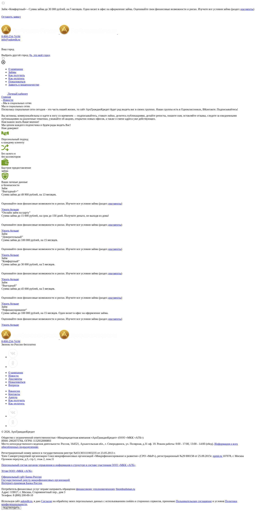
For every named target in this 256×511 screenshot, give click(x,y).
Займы (12, 72)
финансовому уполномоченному (95, 489)
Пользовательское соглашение (194, 501)
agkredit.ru (26, 501)
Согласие (46, 501)
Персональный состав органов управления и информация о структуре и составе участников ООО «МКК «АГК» (68, 465)
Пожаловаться (16, 81)
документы (246, 9)
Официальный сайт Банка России (21, 476)
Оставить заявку (11, 16)
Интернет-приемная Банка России (21, 483)
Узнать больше (10, 209)
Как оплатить (16, 78)
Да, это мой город (39, 55)
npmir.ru (218, 456)
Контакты (14, 394)
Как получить (16, 75)
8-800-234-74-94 (10, 36)
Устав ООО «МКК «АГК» (16, 470)
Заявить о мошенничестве (23, 84)
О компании (15, 69)
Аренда (12, 397)
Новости (13, 375)
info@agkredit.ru (10, 39)
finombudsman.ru (125, 489)
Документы (15, 378)
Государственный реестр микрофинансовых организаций (35, 480)
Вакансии (14, 391)
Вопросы (13, 385)
